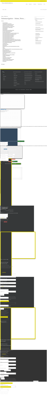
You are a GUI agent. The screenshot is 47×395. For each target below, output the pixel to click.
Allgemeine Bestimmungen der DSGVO (7, 23)
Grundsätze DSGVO (5, 43)
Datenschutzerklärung (5, 28)
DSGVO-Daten (27, 89)
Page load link (1, 94)
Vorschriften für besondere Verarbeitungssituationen (8, 59)
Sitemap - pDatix (4, 53)
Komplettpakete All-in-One (27, 80)
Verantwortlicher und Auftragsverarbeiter (7, 57)
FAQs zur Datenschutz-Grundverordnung (7, 42)
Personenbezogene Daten (39, 81)
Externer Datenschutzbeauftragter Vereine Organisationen (9, 41)
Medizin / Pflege (15, 75)
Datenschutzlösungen (5, 29)
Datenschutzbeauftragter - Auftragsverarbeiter (8, 27)
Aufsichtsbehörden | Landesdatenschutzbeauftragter (8, 24)
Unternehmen (4, 56)
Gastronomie (15, 80)
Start (42, 9)
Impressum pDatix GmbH (5, 44)
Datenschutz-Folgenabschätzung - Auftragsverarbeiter (8, 26)
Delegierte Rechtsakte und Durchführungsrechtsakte (8, 30)
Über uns (4, 79)
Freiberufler (15, 85)
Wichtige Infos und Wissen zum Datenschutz (7, 60)
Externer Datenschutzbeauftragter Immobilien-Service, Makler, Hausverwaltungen (12, 39)
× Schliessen (4, 272)
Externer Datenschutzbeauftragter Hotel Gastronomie (8, 38)
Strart (3, 74)
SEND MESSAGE (13, 159)
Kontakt (3, 47)
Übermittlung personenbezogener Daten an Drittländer (8, 54)
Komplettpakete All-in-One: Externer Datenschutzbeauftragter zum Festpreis (11, 46)
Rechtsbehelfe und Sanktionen (38, 79)
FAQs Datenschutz (38, 75)
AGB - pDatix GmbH (5, 22)
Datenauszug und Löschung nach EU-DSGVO (8, 25)
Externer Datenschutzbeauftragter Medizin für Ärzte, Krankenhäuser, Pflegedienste (12, 40)
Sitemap (31, 89)
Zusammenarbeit (4, 61)
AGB (19, 89)
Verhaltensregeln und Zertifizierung (6, 58)
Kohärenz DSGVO (5, 45)
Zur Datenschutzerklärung (8, 299)
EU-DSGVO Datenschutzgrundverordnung (7, 31)
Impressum (16, 89)
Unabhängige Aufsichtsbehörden (6, 55)
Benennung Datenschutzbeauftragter (28, 75)
